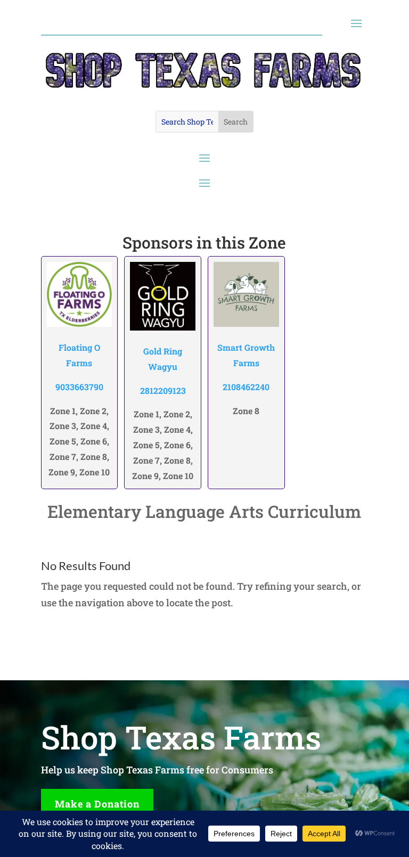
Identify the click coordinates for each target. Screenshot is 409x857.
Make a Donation (97, 803)
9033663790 (79, 386)
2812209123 (163, 390)
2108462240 (246, 386)
